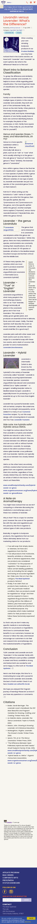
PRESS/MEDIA (8, 880)
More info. (28, 922)
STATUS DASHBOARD (11, 883)
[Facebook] (5, 892)
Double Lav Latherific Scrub (18, 684)
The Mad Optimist (22, 579)
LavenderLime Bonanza (12, 347)
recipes (19, 33)
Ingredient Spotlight (16, 30)
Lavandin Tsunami (21, 420)
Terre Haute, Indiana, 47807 (13, 913)
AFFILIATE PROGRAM (11, 872)
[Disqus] (19, 794)
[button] (1, 6)
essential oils (9, 33)
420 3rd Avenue (9, 911)
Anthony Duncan (15, 28)
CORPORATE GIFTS (10, 877)
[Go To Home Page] (3, 2)
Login (31, 2)
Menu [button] (9, 2)
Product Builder (27, 51)
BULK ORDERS (8, 875)
